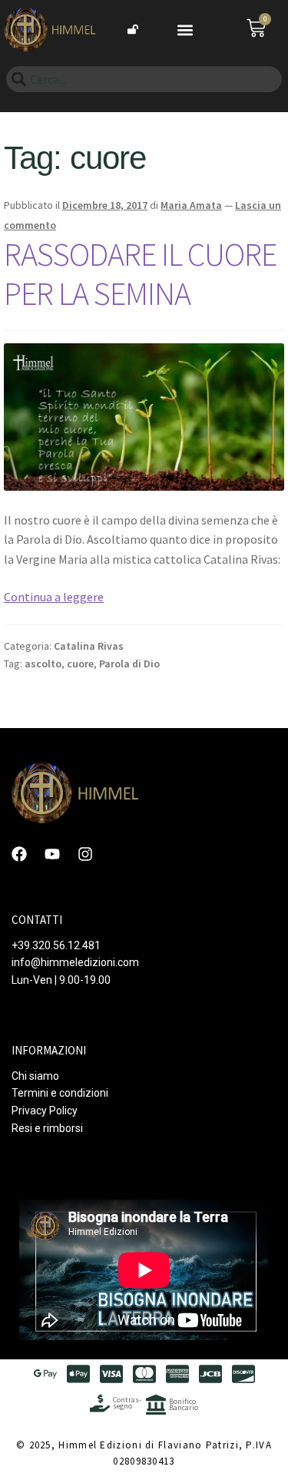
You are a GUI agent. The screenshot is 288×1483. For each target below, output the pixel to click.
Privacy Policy (45, 1110)
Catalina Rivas (89, 646)
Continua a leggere (54, 596)
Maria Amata (191, 205)
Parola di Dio (129, 663)
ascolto (43, 663)
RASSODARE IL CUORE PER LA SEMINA (140, 273)
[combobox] (144, 79)
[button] (184, 29)
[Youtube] (52, 854)
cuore (80, 663)
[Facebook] (19, 854)
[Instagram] (85, 854)
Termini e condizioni (60, 1093)
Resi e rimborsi (47, 1128)
